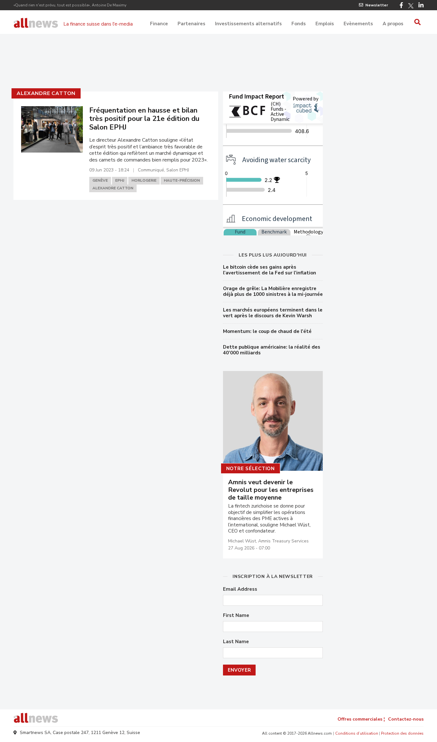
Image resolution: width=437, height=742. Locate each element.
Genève (100, 180)
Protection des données (402, 733)
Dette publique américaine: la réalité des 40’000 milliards (271, 350)
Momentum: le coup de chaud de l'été (267, 331)
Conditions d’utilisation (356, 733)
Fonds (298, 23)
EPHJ (119, 180)
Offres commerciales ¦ (361, 719)
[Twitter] (410, 5)
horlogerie (143, 180)
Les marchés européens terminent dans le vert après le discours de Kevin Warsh (272, 313)
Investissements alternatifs (248, 23)
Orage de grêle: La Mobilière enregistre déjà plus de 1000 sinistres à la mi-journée (273, 291)
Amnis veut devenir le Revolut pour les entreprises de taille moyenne (271, 489)
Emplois (324, 23)
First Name (236, 615)
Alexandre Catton (46, 93)
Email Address (240, 589)
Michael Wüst (242, 541)
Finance (159, 23)
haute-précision (182, 180)
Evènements (358, 23)
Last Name (236, 642)
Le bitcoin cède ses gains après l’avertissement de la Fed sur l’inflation (269, 270)
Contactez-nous (406, 719)
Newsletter (376, 5)
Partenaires (191, 23)
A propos (393, 23)
